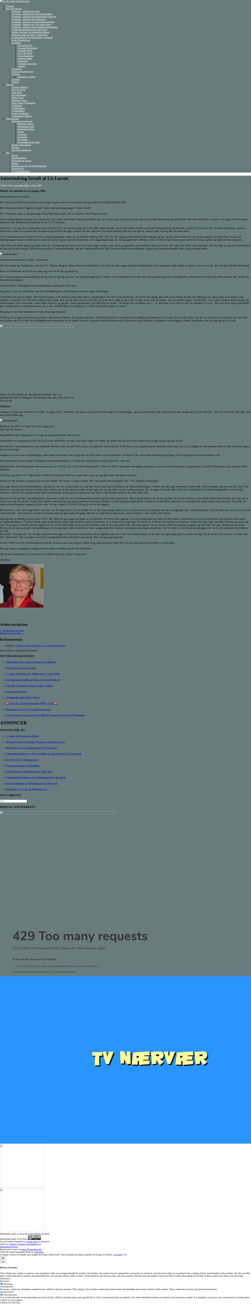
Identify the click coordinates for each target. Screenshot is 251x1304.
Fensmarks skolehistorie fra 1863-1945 (29, 29)
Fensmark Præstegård (27, 48)
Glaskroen (22, 134)
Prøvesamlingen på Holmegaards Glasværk (32, 783)
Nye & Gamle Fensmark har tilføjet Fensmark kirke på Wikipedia (45, 715)
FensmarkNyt (18, 168)
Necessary (8, 1284)
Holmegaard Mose (25, 129)
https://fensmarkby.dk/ (31, 1249)
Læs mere (117, 1254)
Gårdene (21, 66)
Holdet (15, 163)
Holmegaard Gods (25, 126)
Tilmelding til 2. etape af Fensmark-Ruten (31, 662)
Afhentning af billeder (22, 116)
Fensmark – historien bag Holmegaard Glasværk (34, 16)
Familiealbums (18, 108)
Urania (20, 132)
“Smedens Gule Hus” (27, 64)
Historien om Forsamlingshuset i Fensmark (31, 747)
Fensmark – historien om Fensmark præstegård (33, 22)
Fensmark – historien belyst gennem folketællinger (35, 27)
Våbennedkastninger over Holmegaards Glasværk (36, 777)
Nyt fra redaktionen (20, 171)
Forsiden (10, 6)
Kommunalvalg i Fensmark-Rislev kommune (32, 37)
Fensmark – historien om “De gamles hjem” (32, 24)
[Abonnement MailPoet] (125, 952)
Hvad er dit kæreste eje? (23, 71)
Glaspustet (22, 137)
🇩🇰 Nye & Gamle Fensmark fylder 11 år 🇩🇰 (32, 703)
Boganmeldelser (19, 158)
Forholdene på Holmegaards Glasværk (29, 771)
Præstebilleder (18, 111)
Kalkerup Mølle (24, 58)
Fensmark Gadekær (26, 77)
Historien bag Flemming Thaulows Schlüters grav (35, 742)
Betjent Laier (18, 98)
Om (7, 152)
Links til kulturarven (21, 40)
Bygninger (16, 43)
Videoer (15, 82)
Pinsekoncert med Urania (21, 668)
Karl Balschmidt (19, 95)
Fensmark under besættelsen (23, 765)
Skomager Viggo (19, 100)
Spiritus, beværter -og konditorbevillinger (30, 32)
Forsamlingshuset (25, 56)
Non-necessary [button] (7, 1292)
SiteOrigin (39, 1252)
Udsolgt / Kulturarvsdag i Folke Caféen (29, 685)
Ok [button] (125, 1254)
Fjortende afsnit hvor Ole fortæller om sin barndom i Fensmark (43, 753)
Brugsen (15, 147)
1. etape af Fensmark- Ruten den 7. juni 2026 (33, 673)
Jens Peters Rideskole (21, 150)
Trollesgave (22, 61)
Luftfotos (16, 79)
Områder (16, 74)
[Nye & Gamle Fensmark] (14, 1)
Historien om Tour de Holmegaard (26, 789)
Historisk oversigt (25, 124)
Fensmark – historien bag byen (26, 11)
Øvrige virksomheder (21, 145)
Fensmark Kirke (24, 45)
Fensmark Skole (24, 50)
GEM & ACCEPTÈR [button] (10, 1302)
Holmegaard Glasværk (22, 121)
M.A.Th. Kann (18, 90)
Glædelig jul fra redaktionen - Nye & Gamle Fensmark (41, 645)
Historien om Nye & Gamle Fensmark (29, 166)
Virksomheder (12, 118)
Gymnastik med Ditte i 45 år (23, 697)
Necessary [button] (4, 1281)
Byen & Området (14, 9)
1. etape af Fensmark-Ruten (22, 736)
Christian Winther (20, 87)
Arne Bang (17, 92)
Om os (15, 155)
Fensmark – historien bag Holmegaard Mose (32, 14)
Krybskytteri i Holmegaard (22, 759)
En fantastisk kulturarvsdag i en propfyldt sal (33, 679)
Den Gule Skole (24, 53)
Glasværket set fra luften (28, 142)
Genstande (16, 69)
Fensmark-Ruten (16, 691)
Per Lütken (22, 139)
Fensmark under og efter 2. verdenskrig (30, 35)
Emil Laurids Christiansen (23, 103)
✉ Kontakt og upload (21, 160)
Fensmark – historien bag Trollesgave (29, 19)
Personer (10, 84)
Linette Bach (32, 1241)
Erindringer (17, 105)
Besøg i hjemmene (20, 113)
